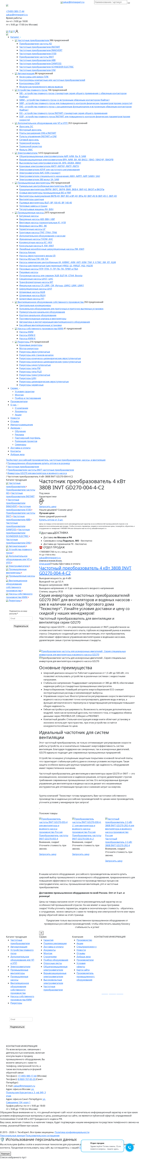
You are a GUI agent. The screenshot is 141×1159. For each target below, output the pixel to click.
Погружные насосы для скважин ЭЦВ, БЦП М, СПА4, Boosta (50, 275)
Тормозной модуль (29, 143)
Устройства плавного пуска (32, 90)
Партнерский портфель (27, 437)
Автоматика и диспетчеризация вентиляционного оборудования (54, 321)
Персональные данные (12, 1135)
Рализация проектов (26, 441)
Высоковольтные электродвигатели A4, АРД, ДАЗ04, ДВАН (50, 162)
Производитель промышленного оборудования (86, 976)
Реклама (19, 434)
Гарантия (48, 940)
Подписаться (21, 626)
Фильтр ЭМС (26, 149)
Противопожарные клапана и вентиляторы (42, 318)
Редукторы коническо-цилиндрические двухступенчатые (50, 358)
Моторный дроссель (30, 129)
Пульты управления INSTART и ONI (37, 136)
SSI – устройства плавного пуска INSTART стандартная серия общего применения (63, 113)
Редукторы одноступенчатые (35, 365)
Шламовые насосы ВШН (32, 295)
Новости (15, 418)
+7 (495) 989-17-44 (27, 1075)
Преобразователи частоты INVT (36, 56)
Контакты (15, 451)
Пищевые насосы (28, 272)
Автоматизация (26, 73)
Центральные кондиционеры (35, 305)
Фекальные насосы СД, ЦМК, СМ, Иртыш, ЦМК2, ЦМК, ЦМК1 (51, 285)
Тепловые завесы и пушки (33, 205)
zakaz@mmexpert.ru (73, 2)
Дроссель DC (26, 126)
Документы (21, 411)
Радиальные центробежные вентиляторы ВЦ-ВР (45, 186)
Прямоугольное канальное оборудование (42, 311)
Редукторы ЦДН (27, 378)
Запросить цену (47, 506)
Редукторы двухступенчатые (34, 351)
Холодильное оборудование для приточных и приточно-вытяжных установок (61, 308)
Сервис (14, 388)
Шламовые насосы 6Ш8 (32, 292)
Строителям (50, 956)
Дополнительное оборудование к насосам (42, 235)
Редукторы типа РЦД (30, 371)
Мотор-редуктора (28, 348)
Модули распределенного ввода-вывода (41, 86)
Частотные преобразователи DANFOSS (40, 63)
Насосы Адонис (27, 252)
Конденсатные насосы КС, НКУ (35, 242)
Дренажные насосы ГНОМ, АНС (36, 239)
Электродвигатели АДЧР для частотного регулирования (49, 169)
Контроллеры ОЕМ (29, 83)
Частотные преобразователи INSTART (39, 46)
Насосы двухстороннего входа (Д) (37, 255)
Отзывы (14, 421)
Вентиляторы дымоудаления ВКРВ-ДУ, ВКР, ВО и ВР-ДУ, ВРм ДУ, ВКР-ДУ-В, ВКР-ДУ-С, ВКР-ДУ (68, 196)
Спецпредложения (87, 946)
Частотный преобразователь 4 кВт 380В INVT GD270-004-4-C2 (85, 570)
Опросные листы (53, 963)
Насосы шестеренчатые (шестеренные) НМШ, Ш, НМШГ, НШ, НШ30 (56, 265)
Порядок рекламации (55, 943)
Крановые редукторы (30, 345)
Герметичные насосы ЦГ (32, 229)
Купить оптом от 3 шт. (51, 519)
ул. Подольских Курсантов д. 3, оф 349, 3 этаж (26, 1092)
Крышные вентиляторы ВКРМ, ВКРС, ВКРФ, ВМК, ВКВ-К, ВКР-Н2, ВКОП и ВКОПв (61, 189)
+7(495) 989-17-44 (15, 11)
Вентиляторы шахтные (31, 199)
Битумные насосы (29, 215)
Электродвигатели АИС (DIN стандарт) (39, 172)
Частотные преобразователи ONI (37, 70)
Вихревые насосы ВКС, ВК (33, 225)
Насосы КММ (26, 331)
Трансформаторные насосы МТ (36, 282)
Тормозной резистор (30, 146)
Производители (19, 401)
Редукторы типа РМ (29, 368)
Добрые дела (17, 454)
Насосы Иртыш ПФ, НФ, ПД (33, 258)
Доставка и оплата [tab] (70, 563)
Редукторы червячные (31, 384)
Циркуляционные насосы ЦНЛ (35, 288)
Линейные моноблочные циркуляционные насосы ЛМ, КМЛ (51, 249)
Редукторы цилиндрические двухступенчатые (44, 381)
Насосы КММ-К (27, 338)
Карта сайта (83, 969)
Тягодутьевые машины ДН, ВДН (36, 209)
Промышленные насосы (30, 212)
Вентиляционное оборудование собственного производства (50, 302)
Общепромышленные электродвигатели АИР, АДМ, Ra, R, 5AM (52, 156)
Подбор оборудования (56, 959)
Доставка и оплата (20, 447)
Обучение (20, 431)
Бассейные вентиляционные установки (40, 325)
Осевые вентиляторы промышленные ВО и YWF (45, 192)
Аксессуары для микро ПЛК (33, 76)
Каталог (15, 37)
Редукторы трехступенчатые (34, 374)
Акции (18, 414)
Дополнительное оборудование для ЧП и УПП (42, 123)
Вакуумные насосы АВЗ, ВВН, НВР (37, 219)
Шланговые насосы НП (31, 298)
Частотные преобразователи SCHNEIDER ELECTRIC (46, 66)
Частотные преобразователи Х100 (37, 53)
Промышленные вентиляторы (34, 182)
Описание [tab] (44, 563)
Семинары (20, 444)
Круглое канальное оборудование (37, 315)
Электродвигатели (27, 152)
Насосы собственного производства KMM (40, 328)
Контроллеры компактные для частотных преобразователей (52, 80)
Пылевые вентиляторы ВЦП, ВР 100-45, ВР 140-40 (45, 202)
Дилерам (15, 427)
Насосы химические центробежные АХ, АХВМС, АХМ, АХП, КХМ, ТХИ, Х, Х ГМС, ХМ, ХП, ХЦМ (67, 262)
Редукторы (23, 341)
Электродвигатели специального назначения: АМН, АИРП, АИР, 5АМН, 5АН (59, 176)
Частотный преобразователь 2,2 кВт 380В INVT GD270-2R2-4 (118, 842)
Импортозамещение (21, 424)
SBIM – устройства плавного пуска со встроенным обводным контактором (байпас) (64, 99)
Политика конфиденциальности (72, 1132)
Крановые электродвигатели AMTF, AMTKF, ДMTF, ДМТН (49, 166)
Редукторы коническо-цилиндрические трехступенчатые (50, 361)
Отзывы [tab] (55, 563)
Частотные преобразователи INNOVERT (40, 50)
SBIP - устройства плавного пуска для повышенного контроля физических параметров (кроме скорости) (75, 103)
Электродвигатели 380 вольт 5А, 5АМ (39, 179)
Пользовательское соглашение (42, 1135)
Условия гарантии (24, 391)
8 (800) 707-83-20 (27, 1079)
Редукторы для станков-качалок (36, 355)
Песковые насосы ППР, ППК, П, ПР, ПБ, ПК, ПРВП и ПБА (48, 268)
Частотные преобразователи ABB (37, 60)
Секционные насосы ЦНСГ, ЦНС (36, 278)
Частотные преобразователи (33, 40)
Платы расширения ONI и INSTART (37, 133)
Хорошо (5, 1153)
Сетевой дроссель (29, 139)
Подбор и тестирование (28, 398)
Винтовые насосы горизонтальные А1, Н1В (42, 222)
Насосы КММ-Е (27, 335)
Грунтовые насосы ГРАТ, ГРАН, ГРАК (38, 232)
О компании (21, 408)
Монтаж (19, 394)
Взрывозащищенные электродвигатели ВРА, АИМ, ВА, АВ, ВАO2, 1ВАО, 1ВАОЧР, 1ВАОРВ (66, 159)
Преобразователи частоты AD (35, 43)
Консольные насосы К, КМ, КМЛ (36, 245)
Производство (84, 940)
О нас (13, 404)
